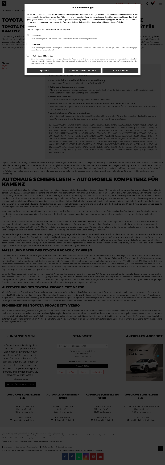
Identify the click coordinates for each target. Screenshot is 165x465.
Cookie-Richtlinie (117, 22)
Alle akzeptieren (120, 71)
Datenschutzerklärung (100, 22)
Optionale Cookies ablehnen (82, 71)
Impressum (31, 26)
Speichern (44, 71)
